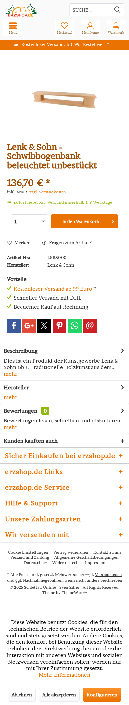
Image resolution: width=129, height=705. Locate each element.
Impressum (95, 562)
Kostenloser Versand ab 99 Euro (53, 288)
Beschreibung (21, 350)
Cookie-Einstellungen (28, 552)
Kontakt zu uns (107, 552)
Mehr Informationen (64, 674)
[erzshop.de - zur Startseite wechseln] (32, 9)
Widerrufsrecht (66, 562)
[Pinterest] (59, 326)
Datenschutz (35, 562)
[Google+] (29, 326)
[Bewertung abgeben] (64, 174)
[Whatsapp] (75, 326)
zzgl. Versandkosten (47, 191)
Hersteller (16, 387)
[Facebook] (14, 326)
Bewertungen (20, 410)
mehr (10, 373)
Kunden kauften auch (31, 440)
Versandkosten (108, 574)
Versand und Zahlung (29, 557)
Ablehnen (22, 695)
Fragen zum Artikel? (70, 243)
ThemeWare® (74, 592)
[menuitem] (116, 28)
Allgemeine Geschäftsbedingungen (86, 557)
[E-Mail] (90, 326)
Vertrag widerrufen (70, 552)
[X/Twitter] (44, 326)
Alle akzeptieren (59, 695)
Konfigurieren (102, 695)
